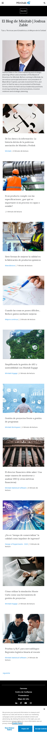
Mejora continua (11, 319)
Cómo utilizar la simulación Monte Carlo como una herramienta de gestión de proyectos (21, 595)
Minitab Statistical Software (15, 488)
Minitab (8, 151)
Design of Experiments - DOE (16, 544)
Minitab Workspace (12, 427)
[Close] (44, 709)
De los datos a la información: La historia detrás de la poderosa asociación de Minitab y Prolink (20, 142)
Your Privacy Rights (9, 729)
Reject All (25, 729)
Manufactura (10, 265)
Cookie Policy (17, 723)
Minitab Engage (11, 373)
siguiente (6, 673)
